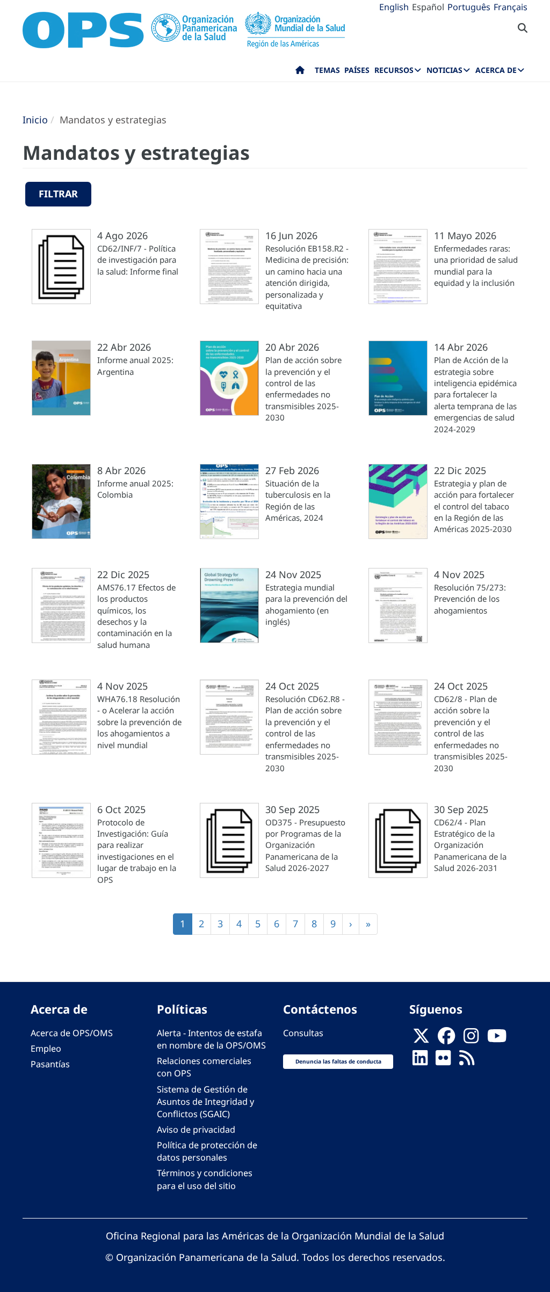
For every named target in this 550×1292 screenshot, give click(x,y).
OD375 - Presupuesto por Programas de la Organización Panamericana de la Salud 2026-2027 (305, 845)
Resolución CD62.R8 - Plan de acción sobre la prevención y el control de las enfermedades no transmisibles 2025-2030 (305, 733)
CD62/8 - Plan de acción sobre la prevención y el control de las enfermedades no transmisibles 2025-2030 (471, 733)
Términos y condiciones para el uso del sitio (204, 1179)
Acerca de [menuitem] (496, 70)
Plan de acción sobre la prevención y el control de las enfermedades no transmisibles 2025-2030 (303, 389)
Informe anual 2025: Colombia (135, 489)
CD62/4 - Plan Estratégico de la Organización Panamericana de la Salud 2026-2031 (470, 845)
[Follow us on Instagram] (471, 1039)
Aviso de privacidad (196, 1129)
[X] (421, 1039)
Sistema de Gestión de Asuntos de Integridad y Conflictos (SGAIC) (205, 1101)
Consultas (303, 1033)
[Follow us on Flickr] (443, 1061)
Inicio (35, 119)
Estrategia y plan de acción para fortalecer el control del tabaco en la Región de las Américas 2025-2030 (474, 506)
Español (428, 7)
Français (510, 7)
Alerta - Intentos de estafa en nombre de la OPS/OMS (211, 1039)
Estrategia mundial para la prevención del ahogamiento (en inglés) (306, 604)
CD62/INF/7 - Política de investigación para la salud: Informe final (137, 260)
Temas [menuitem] (327, 70)
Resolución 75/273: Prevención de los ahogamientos (470, 599)
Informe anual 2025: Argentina (135, 365)
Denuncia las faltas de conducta (338, 1061)
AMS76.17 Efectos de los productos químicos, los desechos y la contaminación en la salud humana (136, 616)
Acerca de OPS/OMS (72, 1033)
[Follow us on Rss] (466, 1061)
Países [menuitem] (357, 70)
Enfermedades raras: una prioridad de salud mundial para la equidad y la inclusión (476, 265)
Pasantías (50, 1064)
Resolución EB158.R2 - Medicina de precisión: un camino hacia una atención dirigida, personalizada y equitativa (307, 277)
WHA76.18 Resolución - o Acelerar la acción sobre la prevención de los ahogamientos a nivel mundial (139, 721)
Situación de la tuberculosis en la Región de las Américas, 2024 (297, 500)
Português (468, 7)
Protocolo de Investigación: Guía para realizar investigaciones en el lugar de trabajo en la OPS (136, 851)
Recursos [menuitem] (394, 70)
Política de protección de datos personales (207, 1151)
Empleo (46, 1048)
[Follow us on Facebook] (446, 1039)
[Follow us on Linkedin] (420, 1061)
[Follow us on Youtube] (496, 1039)
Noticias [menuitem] (444, 70)
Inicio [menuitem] (300, 72)
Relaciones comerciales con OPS (204, 1067)
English (394, 7)
